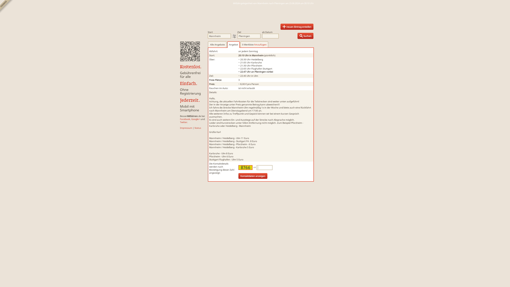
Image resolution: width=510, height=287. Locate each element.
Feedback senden (6, 6)
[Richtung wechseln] (234, 36)
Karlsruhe (256, 62)
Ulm (256, 75)
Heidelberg (257, 59)
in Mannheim (256, 55)
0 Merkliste (254, 44)
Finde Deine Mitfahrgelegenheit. (255, 13)
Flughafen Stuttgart (261, 68)
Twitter (183, 122)
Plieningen (260, 71)
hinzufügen (260, 44)
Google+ (195, 119)
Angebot (233, 44)
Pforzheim (256, 65)
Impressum (186, 127)
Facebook (185, 119)
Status (197, 127)
